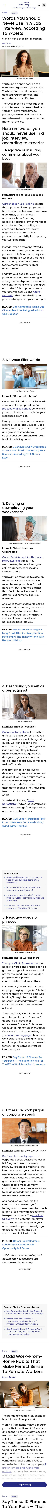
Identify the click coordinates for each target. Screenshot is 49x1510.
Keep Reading (24, 1484)
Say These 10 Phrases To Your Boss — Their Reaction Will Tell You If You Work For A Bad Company (23, 1060)
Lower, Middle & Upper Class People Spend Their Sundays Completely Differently (24, 880)
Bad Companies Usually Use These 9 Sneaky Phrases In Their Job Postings (24, 1312)
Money (14, 13)
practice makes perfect (16, 408)
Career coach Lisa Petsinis (18, 204)
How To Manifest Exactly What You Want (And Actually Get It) (23, 888)
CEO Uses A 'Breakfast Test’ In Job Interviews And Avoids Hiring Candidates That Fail (23, 822)
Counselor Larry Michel (16, 732)
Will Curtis (7, 43)
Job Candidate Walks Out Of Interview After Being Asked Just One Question (23, 310)
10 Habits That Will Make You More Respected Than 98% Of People (23, 906)
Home (4, 13)
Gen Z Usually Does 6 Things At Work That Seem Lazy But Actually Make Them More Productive (24, 1332)
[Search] (38, 5)
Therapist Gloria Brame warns (20, 963)
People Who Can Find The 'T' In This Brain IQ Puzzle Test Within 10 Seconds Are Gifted (25, 898)
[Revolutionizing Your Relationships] (24, 4)
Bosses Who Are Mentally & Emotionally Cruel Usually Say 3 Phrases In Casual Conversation (22, 1321)
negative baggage (19, 1035)
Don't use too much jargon (18, 1156)
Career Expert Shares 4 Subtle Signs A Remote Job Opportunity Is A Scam (21, 1244)
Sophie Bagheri (9, 1377)
